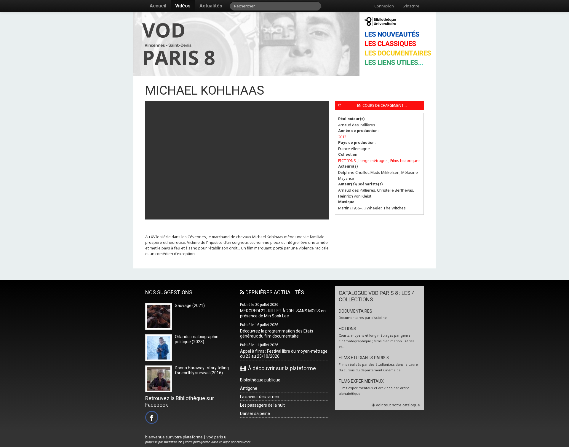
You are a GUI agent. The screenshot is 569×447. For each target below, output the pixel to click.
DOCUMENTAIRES (355, 311)
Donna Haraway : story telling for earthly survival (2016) (202, 370)
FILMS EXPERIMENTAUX (361, 381)
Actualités (210, 6)
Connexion (384, 6)
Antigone (248, 388)
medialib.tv (173, 442)
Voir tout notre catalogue (397, 405)
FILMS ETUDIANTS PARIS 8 (364, 357)
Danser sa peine (255, 413)
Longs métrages (373, 160)
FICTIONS (347, 160)
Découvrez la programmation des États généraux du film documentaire (276, 333)
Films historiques (405, 160)
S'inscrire (411, 6)
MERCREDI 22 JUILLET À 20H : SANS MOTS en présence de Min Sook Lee (283, 313)
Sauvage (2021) (190, 305)
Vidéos (183, 6)
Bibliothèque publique (260, 380)
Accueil (158, 6)
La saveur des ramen (259, 396)
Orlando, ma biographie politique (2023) (196, 339)
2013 (342, 136)
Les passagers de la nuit (262, 405)
